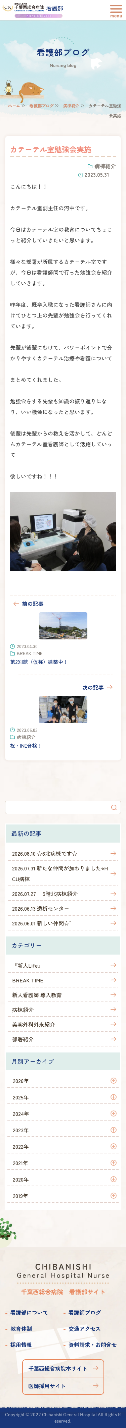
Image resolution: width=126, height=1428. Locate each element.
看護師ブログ (85, 1312)
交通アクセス (85, 1328)
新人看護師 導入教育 (37, 995)
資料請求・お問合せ (93, 1344)
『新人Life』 (27, 965)
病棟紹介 (71, 105)
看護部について (29, 1312)
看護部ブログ (42, 105)
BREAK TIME (27, 980)
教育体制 (21, 1328)
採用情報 (21, 1344)
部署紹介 (23, 1039)
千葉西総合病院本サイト (57, 1368)
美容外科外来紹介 (33, 1024)
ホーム (14, 105)
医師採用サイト (47, 1386)
